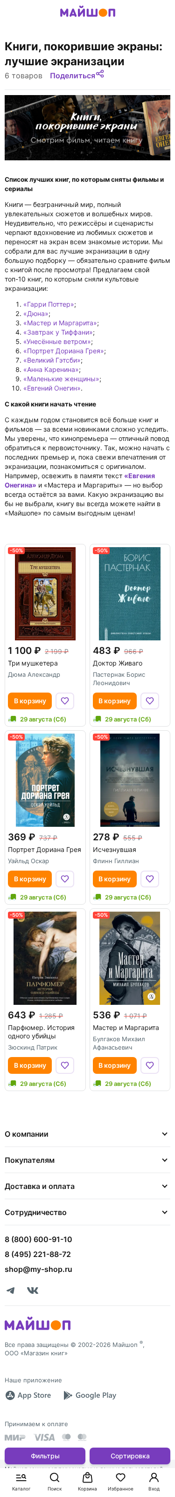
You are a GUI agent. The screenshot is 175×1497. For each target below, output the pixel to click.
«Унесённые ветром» (57, 341)
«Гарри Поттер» (48, 304)
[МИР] (15, 1438)
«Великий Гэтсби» (52, 360)
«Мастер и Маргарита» (60, 323)
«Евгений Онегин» (52, 388)
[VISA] (44, 1437)
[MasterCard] (66, 1437)
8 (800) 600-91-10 (38, 1239)
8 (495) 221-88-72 (38, 1254)
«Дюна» (36, 313)
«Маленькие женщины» (61, 379)
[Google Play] (90, 1395)
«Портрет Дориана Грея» (63, 351)
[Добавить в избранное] (65, 701)
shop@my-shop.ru (38, 1269)
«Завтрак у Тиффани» (58, 332)
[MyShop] (37, 1329)
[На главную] (88, 18)
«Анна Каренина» (51, 369)
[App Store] (28, 1395)
